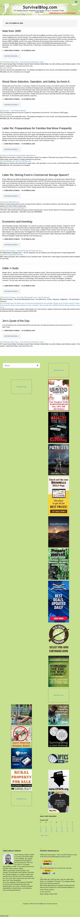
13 (51, 828)
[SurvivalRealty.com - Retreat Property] (21, 780)
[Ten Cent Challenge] (58, 736)
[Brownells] (58, 495)
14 (57, 828)
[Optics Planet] (58, 758)
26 (46, 831)
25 (41, 831)
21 (57, 830)
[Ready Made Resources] (58, 564)
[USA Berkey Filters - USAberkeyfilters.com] (21, 714)
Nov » (47, 835)
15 (62, 828)
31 (72, 831)
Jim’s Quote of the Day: (16, 320)
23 (67, 830)
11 (40, 828)
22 (62, 830)
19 (46, 830)
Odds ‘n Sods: (10, 268)
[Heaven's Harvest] (58, 395)
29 (62, 831)
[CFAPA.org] (58, 780)
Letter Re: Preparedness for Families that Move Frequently (37, 128)
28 (57, 831)
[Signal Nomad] (58, 531)
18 (41, 830)
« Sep (42, 835)
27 (51, 831)
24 (72, 830)
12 (46, 828)
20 (51, 830)
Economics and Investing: (17, 221)
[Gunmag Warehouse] (58, 427)
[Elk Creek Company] (58, 639)
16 (67, 828)
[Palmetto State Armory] (58, 601)
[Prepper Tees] (58, 802)
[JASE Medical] (58, 714)
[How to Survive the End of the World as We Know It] (58, 671)
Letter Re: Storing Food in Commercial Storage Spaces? (35, 174)
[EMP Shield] (21, 758)
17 (72, 828)
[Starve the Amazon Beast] (21, 736)
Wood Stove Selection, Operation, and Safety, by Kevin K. (36, 81)
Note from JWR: (11, 31)
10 (72, 826)
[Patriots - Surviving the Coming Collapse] (58, 459)
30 (67, 831)
